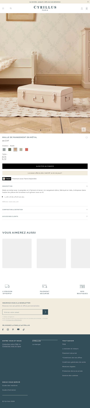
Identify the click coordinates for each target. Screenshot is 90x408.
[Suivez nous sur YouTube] (18, 329)
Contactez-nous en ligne (11, 346)
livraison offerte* (7, 292)
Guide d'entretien (9, 390)
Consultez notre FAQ (10, 344)
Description (7, 186)
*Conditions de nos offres (72, 358)
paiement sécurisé (44, 292)
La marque (36, 344)
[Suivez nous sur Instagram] (8, 329)
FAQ (64, 344)
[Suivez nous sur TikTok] (23, 329)
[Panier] (87, 8)
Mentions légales (68, 367)
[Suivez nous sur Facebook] (2, 330)
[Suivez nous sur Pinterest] (13, 329)
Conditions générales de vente (74, 362)
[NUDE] (15, 149)
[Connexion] (82, 8)
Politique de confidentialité (14, 320)
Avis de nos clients (10, 216)
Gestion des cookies (70, 375)
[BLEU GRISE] (4, 149)
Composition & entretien (12, 209)
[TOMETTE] (26, 149)
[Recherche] (11, 8)
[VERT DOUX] (21, 149)
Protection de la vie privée (72, 371)
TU (4, 158)
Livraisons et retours (70, 349)
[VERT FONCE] (9, 149)
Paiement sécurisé (69, 353)
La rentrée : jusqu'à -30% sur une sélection (44, 2)
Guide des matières (9, 385)
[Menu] (3, 8)
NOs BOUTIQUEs (82, 292)
